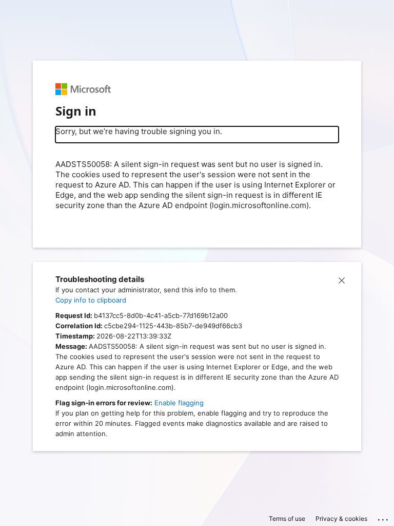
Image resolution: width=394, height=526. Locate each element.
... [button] (384, 517)
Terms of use (287, 518)
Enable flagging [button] (179, 403)
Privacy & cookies (341, 518)
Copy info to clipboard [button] (90, 300)
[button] (342, 279)
